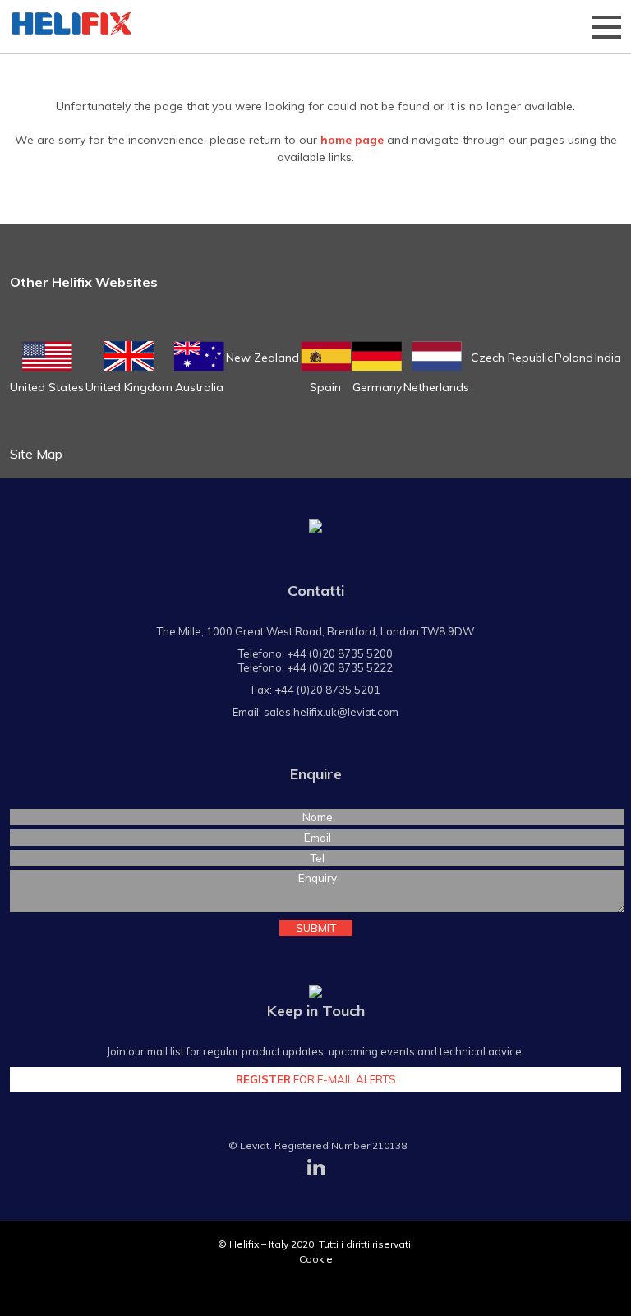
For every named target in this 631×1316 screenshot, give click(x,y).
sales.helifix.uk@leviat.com (331, 711)
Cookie (316, 1259)
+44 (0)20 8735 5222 (340, 667)
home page (352, 139)
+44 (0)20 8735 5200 (340, 653)
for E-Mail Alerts (316, 1079)
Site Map (36, 454)
